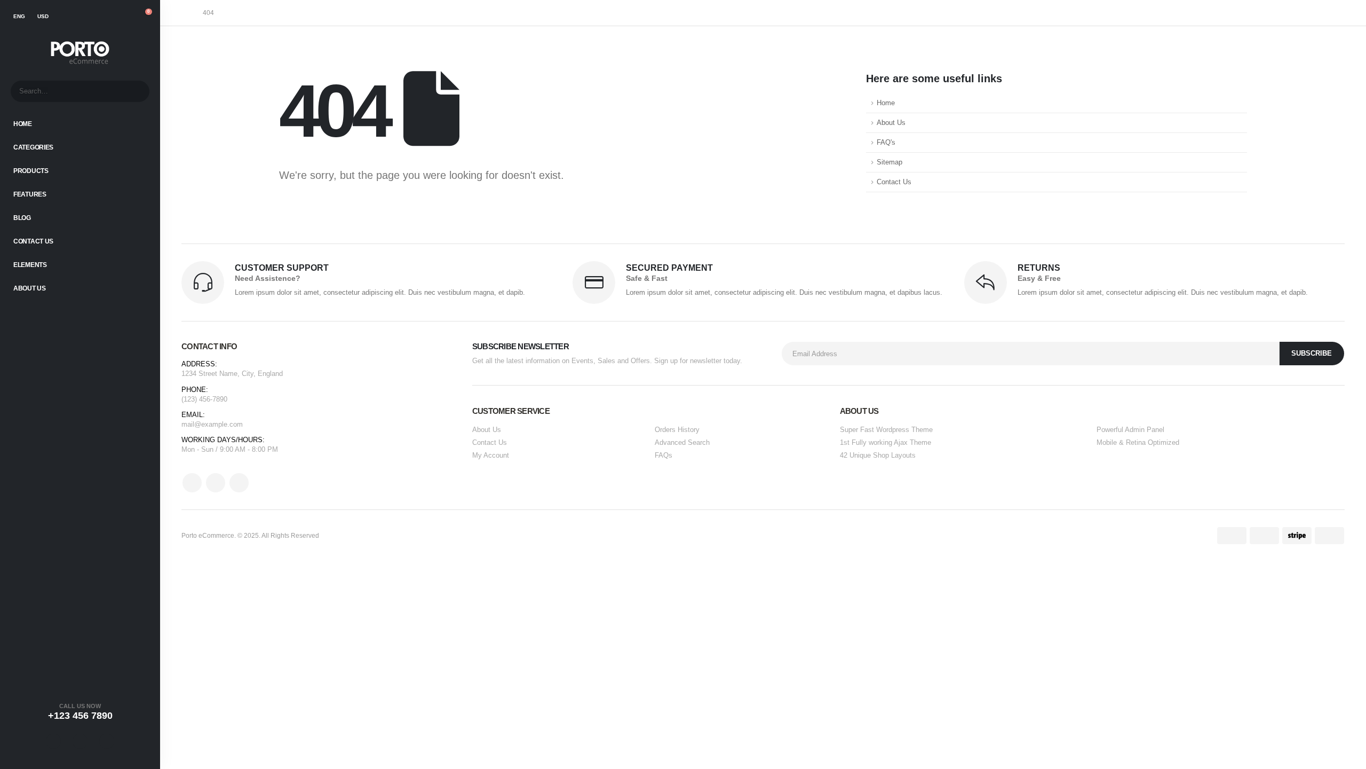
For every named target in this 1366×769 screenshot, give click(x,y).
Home (22, 124)
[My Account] (102, 17)
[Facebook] (53, 741)
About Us (29, 288)
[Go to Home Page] (184, 12)
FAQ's (886, 142)
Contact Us (33, 241)
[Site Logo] (80, 53)
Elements (30, 265)
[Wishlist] (122, 17)
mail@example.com (212, 424)
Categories (33, 147)
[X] (80, 741)
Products (31, 171)
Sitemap (889, 162)
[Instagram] (106, 741)
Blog (22, 218)
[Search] (134, 91)
